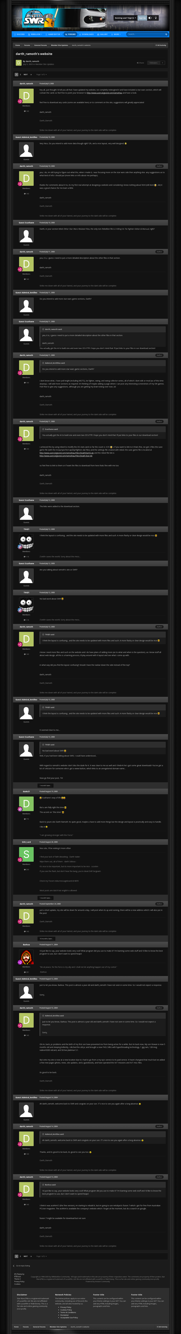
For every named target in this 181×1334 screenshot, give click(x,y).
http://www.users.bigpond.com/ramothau (104, 93)
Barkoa (26, 944)
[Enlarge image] (126, 143)
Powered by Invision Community (98, 1281)
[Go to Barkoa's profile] (26, 957)
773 (27, 819)
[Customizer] (150, 18)
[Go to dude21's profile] (26, 804)
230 (27, 869)
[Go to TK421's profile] (26, 541)
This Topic (156, 34)
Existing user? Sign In (125, 18)
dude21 (26, 791)
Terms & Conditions (68, 1312)
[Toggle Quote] (43, 329)
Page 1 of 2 (41, 74)
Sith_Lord (26, 842)
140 (27, 111)
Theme (17, 1279)
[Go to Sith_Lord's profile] (26, 854)
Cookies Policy (66, 1310)
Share (141, 63)
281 (27, 972)
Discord (20, 34)
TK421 (26, 529)
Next (26, 74)
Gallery (104, 34)
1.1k (27, 556)
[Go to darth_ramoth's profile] (19, 63)
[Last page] (31, 74)
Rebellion (35, 34)
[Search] (166, 34)
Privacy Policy (19, 1281)
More (116, 34)
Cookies (17, 1284)
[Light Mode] (156, 18)
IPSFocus (17, 1276)
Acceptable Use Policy (69, 1317)
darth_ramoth (32, 61)
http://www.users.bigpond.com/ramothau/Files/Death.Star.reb (66, 456)
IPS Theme (18, 1274)
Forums (72, 34)
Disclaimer (64, 1315)
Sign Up (142, 18)
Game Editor (54, 34)
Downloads (87, 34)
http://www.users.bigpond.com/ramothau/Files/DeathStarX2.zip (67, 453)
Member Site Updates (44, 64)
